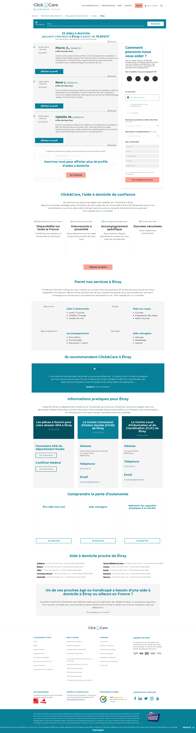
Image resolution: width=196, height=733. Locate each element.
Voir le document (46, 455)
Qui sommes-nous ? (90, 6)
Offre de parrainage (74, 676)
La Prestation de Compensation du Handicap (79, 660)
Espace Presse (38, 649)
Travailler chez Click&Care (43, 669)
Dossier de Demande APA (76, 649)
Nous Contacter (39, 665)
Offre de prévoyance (74, 672)
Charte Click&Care (107, 645)
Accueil (34, 16)
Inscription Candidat (41, 657)
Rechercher (155, 24)
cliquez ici (187, 727)
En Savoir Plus (53, 429)
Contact (128, 6)
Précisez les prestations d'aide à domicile (141, 120)
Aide (35, 641)
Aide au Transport (73, 645)
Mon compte (152, 6)
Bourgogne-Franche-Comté (77, 16)
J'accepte (98, 730)
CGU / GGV (104, 641)
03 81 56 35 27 (85, 469)
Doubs (94, 16)
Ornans (106, 567)
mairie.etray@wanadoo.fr (90, 482)
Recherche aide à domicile (51, 16)
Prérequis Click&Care (108, 657)
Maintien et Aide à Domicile (77, 664)
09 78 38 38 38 (42, 9)
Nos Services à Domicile (42, 661)
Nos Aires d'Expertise (75, 668)
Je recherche (130, 92)
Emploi (139, 5)
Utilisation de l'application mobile (79, 680)
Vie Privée (103, 665)
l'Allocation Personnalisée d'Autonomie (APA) (100, 409)
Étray (102, 16)
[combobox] (95, 24)
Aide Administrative (74, 641)
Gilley (39, 570)
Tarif (119, 6)
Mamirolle (41, 577)
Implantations (108, 6)
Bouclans (107, 574)
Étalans (40, 567)
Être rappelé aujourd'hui (142, 180)
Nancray (106, 577)
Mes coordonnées (132, 142)
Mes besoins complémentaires (137, 132)
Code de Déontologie (108, 649)
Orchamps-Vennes (44, 574)
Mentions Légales (106, 653)
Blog (35, 645)
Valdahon (41, 563)
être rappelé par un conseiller (129, 295)
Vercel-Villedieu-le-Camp (113, 563)
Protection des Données (109, 661)
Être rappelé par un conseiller (98, 211)
